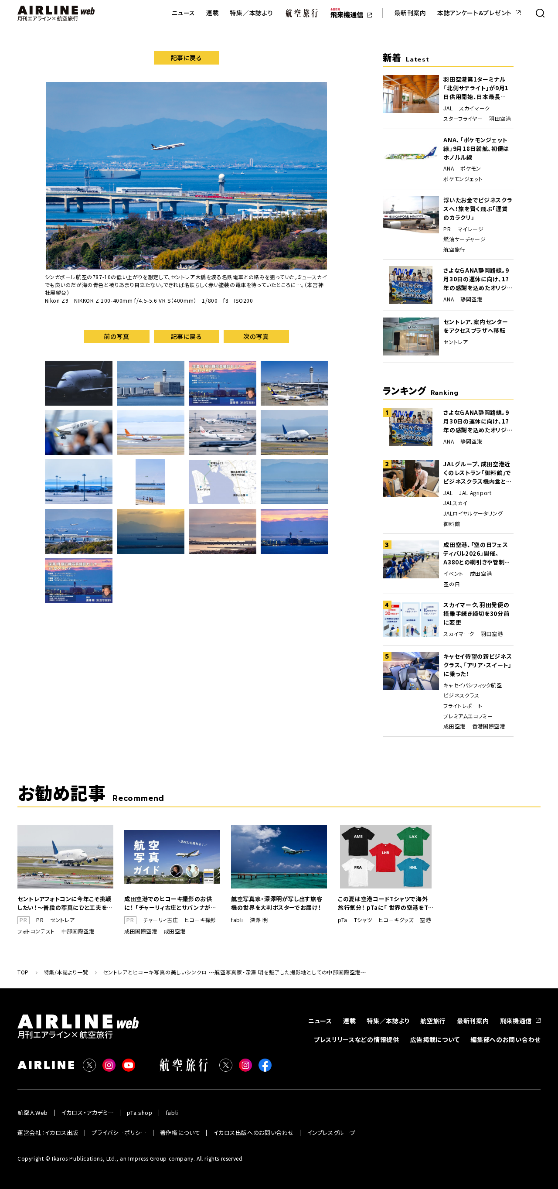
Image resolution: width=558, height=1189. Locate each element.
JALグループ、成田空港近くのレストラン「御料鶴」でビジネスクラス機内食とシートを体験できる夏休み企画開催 (477, 473)
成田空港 (481, 573)
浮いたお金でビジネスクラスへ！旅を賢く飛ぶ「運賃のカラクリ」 (477, 209)
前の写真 (116, 336)
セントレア (455, 341)
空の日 (451, 584)
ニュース (183, 13)
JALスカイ (455, 502)
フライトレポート (462, 705)
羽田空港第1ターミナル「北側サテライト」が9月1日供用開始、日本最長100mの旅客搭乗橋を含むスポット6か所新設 (478, 88)
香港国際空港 (488, 726)
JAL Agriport (475, 492)
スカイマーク (474, 108)
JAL (448, 108)
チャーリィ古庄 (160, 919)
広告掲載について (435, 1039)
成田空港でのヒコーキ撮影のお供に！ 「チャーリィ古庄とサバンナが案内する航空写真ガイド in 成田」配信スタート (170, 903)
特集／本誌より (251, 13)
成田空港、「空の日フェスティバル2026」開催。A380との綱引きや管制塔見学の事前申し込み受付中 (476, 553)
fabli (237, 919)
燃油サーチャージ (464, 239)
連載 (212, 13)
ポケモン (470, 168)
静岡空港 (471, 299)
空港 (425, 919)
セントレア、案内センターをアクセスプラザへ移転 (475, 326)
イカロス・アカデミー (87, 1112)
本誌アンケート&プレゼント (474, 13)
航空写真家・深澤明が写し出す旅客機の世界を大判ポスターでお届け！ (276, 903)
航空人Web (32, 1112)
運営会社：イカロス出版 (47, 1132)
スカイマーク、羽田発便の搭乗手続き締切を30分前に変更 (476, 613)
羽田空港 (500, 118)
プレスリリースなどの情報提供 (356, 1039)
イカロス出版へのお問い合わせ (253, 1132)
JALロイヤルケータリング (473, 513)
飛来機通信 (516, 1020)
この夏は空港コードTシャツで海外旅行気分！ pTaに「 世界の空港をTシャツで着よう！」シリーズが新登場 (386, 903)
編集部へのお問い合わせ (505, 1039)
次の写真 (256, 336)
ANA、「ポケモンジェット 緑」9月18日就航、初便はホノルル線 (476, 148)
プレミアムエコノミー (468, 716)
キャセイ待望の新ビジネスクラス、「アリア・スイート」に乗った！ (477, 665)
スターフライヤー (463, 118)
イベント (453, 573)
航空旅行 (454, 249)
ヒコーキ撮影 (200, 919)
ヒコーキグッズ (395, 919)
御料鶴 (451, 523)
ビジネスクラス (461, 695)
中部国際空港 (78, 931)
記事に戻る (186, 57)
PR (447, 229)
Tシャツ (363, 919)
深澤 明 (259, 919)
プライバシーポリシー (119, 1132)
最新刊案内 (410, 13)
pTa (342, 919)
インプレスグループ (331, 1132)
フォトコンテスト (36, 931)
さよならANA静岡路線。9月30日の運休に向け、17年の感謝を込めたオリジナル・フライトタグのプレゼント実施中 (477, 279)
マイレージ (471, 229)
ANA (448, 168)
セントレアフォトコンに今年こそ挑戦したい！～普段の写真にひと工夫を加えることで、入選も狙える (65, 903)
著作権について (180, 1132)
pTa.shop (139, 1112)
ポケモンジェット (463, 178)
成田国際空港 (140, 931)
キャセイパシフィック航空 (472, 685)
